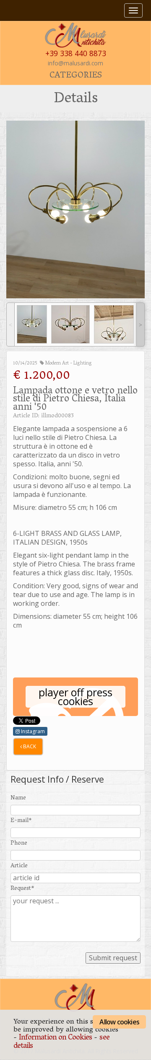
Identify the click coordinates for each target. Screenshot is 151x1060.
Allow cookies (119, 1021)
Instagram (32, 731)
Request (22, 888)
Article (19, 866)
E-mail (21, 821)
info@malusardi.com (75, 63)
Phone (18, 843)
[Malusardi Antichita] (75, 34)
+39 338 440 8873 (75, 53)
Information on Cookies (55, 1038)
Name (18, 798)
